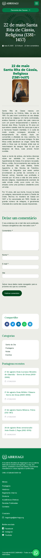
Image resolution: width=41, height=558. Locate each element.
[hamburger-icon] (36, 3)
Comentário (7, 231)
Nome (5, 255)
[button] (7, 324)
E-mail (5, 264)
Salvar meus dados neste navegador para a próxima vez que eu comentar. (19, 285)
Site (3, 273)
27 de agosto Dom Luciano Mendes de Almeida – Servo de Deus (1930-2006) (20, 374)
